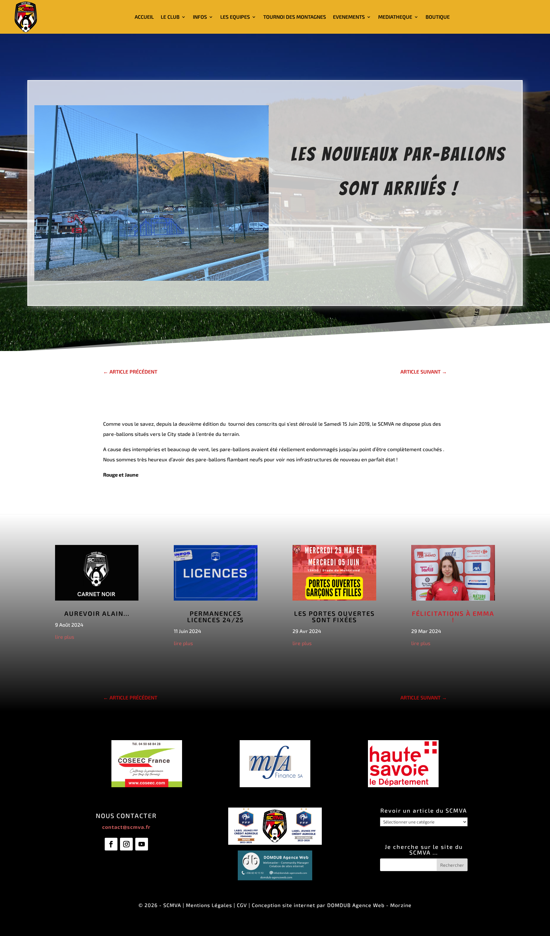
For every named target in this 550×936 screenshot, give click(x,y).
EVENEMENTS (349, 17)
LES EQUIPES (235, 17)
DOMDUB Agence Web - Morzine (369, 905)
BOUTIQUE (438, 17)
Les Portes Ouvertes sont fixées (334, 616)
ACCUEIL (144, 17)
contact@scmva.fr (126, 827)
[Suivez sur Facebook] (111, 844)
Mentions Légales (209, 905)
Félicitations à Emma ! (453, 616)
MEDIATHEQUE (395, 17)
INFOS (200, 17)
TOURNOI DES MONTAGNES (294, 17)
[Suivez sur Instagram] (126, 844)
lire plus (64, 637)
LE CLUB (170, 17)
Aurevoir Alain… (97, 613)
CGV (242, 905)
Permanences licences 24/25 (215, 616)
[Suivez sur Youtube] (141, 844)
